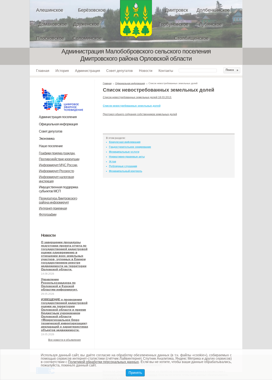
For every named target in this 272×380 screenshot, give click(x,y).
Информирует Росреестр (56, 171)
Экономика (46, 138)
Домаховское (52, 24)
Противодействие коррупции (59, 159)
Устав (112, 161)
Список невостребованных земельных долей (131, 105)
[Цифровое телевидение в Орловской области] (62, 87)
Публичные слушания (123, 166)
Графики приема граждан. (57, 153)
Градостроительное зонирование (130, 146)
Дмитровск (176, 10)
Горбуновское (173, 24)
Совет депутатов (119, 70)
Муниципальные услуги (124, 151)
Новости (145, 70)
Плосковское (50, 38)
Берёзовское (91, 10)
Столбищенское (191, 38)
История (62, 70)
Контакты (166, 70)
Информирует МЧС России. (58, 165)
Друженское (86, 24)
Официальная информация (58, 124)
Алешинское (49, 10)
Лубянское (210, 24)
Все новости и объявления (64, 339)
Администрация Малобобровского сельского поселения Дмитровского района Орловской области (136, 19)
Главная (42, 70)
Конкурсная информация (124, 142)
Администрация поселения (58, 117)
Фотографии (47, 214)
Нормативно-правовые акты (127, 156)
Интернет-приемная (53, 208)
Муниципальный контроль (125, 171)
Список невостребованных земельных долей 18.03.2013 (137, 97)
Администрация (87, 70)
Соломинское (87, 38)
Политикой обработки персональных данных (103, 362)
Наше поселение (51, 146)
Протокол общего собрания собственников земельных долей (140, 114)
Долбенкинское (213, 10)
